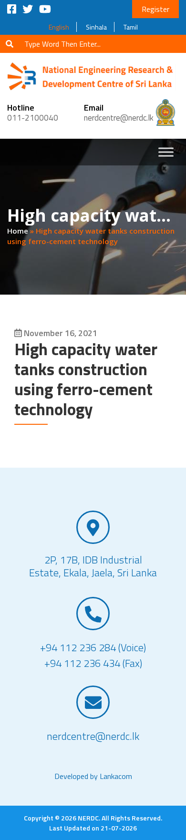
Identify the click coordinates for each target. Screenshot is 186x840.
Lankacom (116, 776)
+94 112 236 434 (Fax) (93, 663)
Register (155, 9)
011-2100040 (32, 118)
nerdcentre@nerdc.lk (119, 118)
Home (17, 231)
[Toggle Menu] (166, 151)
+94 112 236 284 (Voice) (93, 648)
